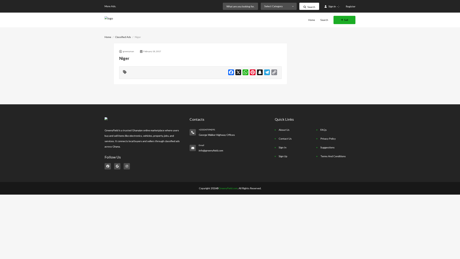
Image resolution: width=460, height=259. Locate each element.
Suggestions (327, 147)
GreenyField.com (228, 188)
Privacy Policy (328, 138)
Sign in (332, 6)
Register (350, 6)
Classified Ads (123, 36)
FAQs (323, 129)
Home (311, 19)
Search (311, 6)
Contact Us (285, 138)
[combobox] (279, 6)
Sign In (282, 147)
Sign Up (283, 156)
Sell (346, 19)
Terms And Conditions (333, 156)
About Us (284, 129)
